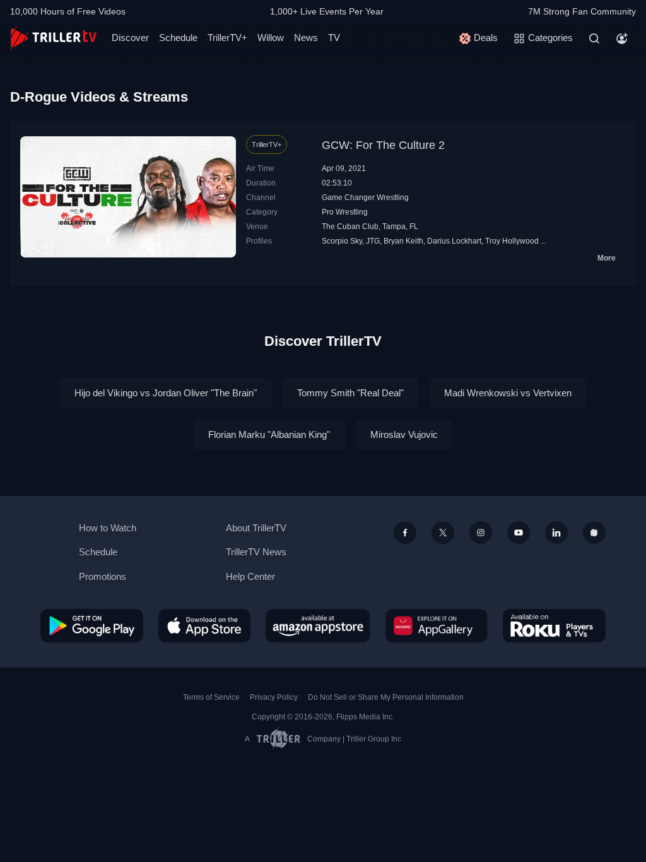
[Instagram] (480, 532)
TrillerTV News (256, 551)
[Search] (594, 38)
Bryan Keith (403, 241)
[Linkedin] (556, 532)
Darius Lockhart (454, 241)
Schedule (178, 37)
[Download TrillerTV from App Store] (204, 625)
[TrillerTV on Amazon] (318, 625)
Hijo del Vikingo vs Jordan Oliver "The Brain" (165, 392)
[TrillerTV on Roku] (554, 625)
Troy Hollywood (512, 241)
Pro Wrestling (345, 212)
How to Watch (107, 528)
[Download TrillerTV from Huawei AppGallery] (436, 625)
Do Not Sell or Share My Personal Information (386, 697)
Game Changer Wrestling (365, 197)
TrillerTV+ (227, 37)
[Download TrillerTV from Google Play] (91, 625)
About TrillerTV (256, 528)
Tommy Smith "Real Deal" (350, 392)
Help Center (250, 576)
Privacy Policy (274, 697)
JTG (373, 241)
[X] (443, 532)
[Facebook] (405, 532)
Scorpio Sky (342, 241)
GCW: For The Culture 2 (383, 145)
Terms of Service (211, 697)
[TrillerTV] (53, 38)
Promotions (102, 576)
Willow (270, 37)
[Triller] (594, 532)
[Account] (622, 38)
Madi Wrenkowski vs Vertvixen (508, 392)
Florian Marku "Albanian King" (269, 434)
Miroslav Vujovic (404, 434)
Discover (130, 37)
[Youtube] (518, 532)
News (306, 37)
